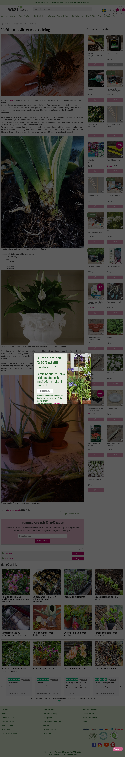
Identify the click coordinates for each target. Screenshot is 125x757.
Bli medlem (45, 391)
